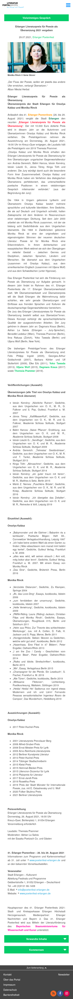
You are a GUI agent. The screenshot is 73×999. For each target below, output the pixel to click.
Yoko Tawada (57, 363)
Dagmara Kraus (48, 367)
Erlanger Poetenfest (43, 37)
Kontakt (7, 974)
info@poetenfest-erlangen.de (33, 889)
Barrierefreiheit (11, 994)
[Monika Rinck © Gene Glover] (36, 57)
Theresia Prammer (24, 370)
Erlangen (55, 118)
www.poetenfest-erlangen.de (45, 860)
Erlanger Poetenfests (40, 114)
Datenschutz (10, 989)
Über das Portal (11, 979)
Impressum (9, 984)
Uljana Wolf (23, 367)
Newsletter (64, 974)
